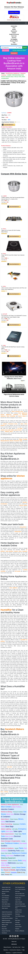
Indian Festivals (18, 901)
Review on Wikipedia (19, 930)
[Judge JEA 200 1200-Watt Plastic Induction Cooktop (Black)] (14, 336)
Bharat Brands (7, 947)
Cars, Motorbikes (5, 895)
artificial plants (9, 431)
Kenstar (11, 440)
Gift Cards (17, 891)
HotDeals (17, 928)
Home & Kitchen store (17, 411)
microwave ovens (12, 423)
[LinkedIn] (18, 936)
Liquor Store (18, 899)
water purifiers (9, 551)
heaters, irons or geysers (20, 551)
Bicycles (3, 893)
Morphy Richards (5, 440)
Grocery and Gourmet (20, 895)
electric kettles (23, 505)
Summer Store (18, 926)
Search (25, 47)
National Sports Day (6, 887)
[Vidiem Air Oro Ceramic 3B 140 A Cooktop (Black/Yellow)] (14, 218)
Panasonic (16, 440)
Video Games (5, 908)
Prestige (25, 439)
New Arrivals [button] (5, 50)
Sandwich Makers (14, 729)
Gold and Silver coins (19, 893)
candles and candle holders (7, 430)
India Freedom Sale (6, 889)
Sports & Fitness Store (20, 904)
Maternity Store (5, 899)
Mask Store (17, 920)
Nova (2, 791)
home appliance (13, 587)
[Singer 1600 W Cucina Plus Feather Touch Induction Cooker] (14, 246)
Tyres (16, 918)
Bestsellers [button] (14, 53)
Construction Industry (15, 950)
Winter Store (18, 924)
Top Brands (4, 932)
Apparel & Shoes (5, 891)
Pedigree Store (18, 909)
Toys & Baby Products (20, 916)
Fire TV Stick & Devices (20, 889)
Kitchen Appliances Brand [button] (19, 50)
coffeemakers (17, 531)
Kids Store (4, 926)
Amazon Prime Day (6, 930)
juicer (22, 423)
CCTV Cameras (5, 897)
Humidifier (6, 609)
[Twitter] (13, 936)
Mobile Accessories (6, 920)
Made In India (5, 924)
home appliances (22, 413)
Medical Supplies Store (7, 922)
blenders (25, 502)
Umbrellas (17, 922)
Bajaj (21, 440)
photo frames (18, 430)
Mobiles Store (18, 897)
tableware (3, 416)
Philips (20, 439)
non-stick (9, 767)
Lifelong (6, 791)
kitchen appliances (6, 414)
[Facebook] (10, 936)
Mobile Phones (18, 912)
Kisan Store (4, 928)
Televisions (17, 914)
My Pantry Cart (16, 947)
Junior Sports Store (6, 904)
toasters (5, 423)
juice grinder (23, 527)
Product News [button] (14, 12)
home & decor (22, 416)
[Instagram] (15, 936)
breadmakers (4, 503)
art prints (19, 428)
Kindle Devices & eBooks (7, 918)
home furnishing (11, 416)
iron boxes (17, 571)
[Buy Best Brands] (14, 2)
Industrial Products (6, 916)
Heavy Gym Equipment (7, 914)
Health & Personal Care (7, 912)
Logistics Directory (17, 952)
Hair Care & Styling (6, 906)
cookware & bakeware (20, 414)
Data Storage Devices (20, 887)
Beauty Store (4, 901)
